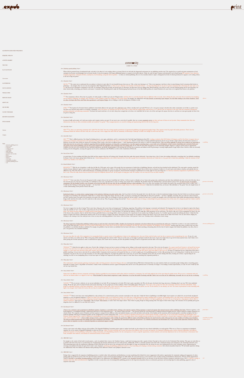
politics (7, 155)
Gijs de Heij (5, 107)
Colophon (4, 135)
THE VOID (4, 65)
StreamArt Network (136, 358)
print (236, 6)
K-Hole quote (134, 284)
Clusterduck (6, 83)
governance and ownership (11, 153)
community (8, 147)
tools (7, 162)
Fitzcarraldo (87, 300)
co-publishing (8, 150)
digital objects (8, 151)
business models (9, 146)
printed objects (9, 156)
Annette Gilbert (7, 60)
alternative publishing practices (12, 144)
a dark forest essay (121, 107)
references (8, 157)
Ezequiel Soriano (7, 55)
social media (8, 158)
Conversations (5, 78)
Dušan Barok (6, 121)
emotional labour (9, 152)
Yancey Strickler (7, 112)
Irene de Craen (6, 97)
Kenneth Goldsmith (8, 116)
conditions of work (9, 148)
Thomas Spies (6, 92)
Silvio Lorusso (6, 88)
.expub (10, 6)
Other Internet (103, 300)
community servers (147, 120)
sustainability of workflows (11, 160)
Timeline (4, 130)
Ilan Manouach (7, 69)
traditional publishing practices (12, 161)
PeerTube (71, 358)
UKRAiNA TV (117, 358)
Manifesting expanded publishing (12, 50)
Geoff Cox (5, 102)
